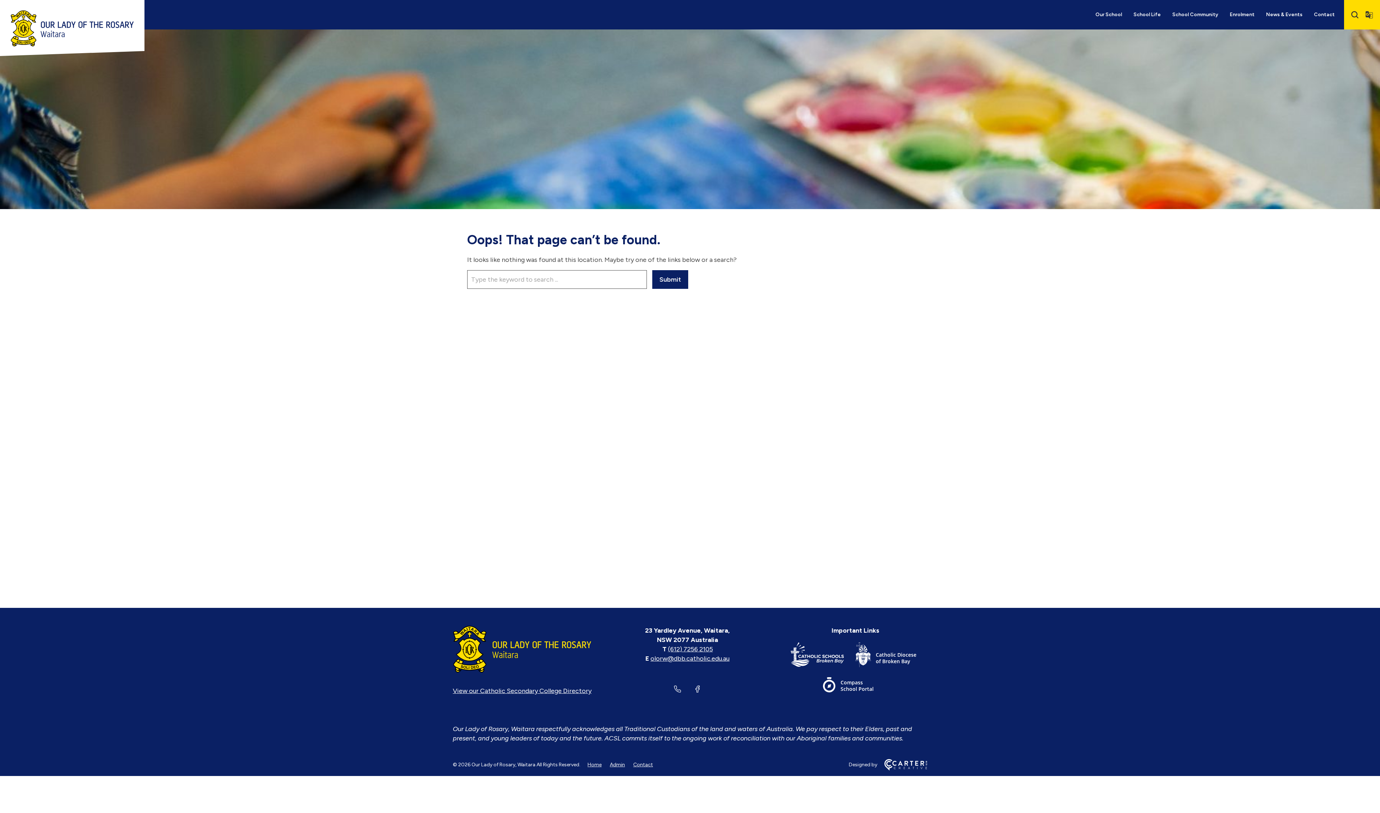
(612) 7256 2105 (690, 649)
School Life (1147, 14)
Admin (617, 765)
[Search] (1355, 14)
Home (595, 765)
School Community (1195, 14)
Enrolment (1242, 14)
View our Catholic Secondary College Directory (522, 691)
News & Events (1284, 14)
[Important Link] (823, 656)
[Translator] (1369, 14)
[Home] (522, 649)
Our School (1108, 14)
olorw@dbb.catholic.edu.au (690, 658)
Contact (1324, 14)
